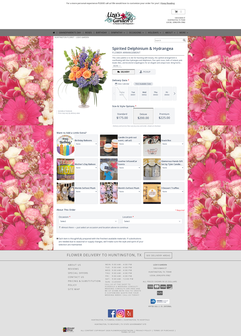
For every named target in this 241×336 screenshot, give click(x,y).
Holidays (153, 32)
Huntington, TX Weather (107, 324)
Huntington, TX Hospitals (137, 320)
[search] (184, 40)
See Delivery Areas (158, 255)
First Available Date (143, 84)
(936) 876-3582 (179, 22)
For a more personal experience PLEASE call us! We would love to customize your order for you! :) (121, 3)
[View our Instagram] (120, 317)
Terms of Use (128, 332)
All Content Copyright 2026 (95, 330)
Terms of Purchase (164, 330)
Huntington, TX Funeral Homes (106, 320)
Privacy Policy (143, 330)
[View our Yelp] (129, 317)
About (169, 32)
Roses (88, 32)
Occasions (135, 32)
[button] (178, 11)
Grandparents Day (70, 32)
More (182, 32)
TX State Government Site (133, 324)
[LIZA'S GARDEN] (121, 18)
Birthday (101, 32)
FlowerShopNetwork (122, 330)
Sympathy (117, 32)
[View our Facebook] (112, 317)
